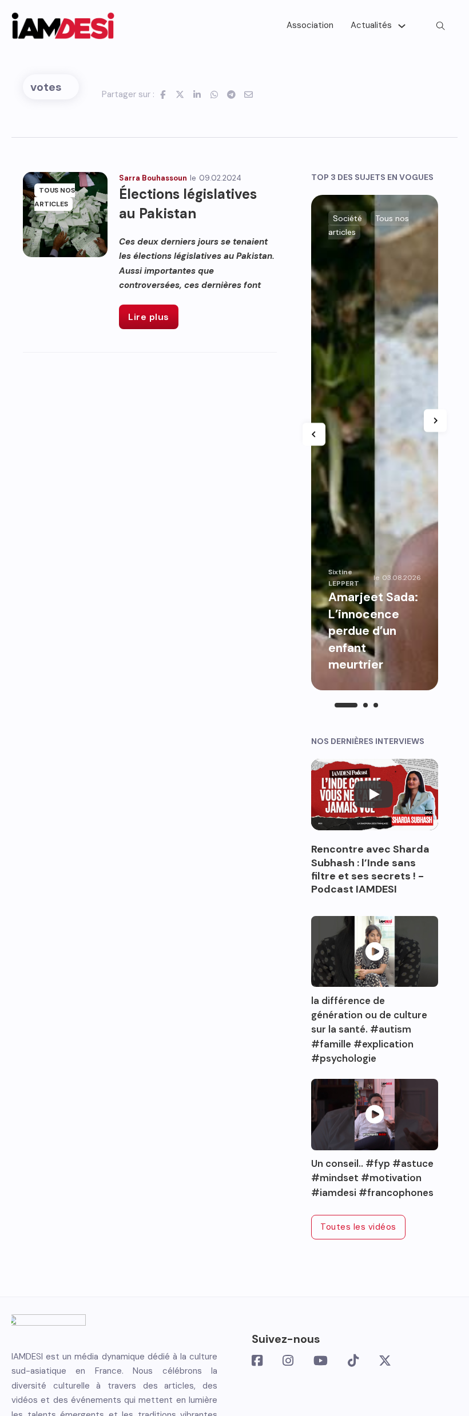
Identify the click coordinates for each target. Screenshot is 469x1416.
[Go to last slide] (314, 434)
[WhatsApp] (214, 94)
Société (347, 218)
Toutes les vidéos (358, 1227)
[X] (180, 94)
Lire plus (148, 317)
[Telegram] (231, 94)
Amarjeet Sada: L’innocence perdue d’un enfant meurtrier (373, 631)
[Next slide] (435, 420)
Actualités (371, 25)
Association (310, 25)
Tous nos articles (54, 197)
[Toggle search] (440, 25)
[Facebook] (163, 94)
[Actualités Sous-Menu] (402, 26)
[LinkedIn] (197, 94)
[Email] (248, 94)
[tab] (346, 705)
